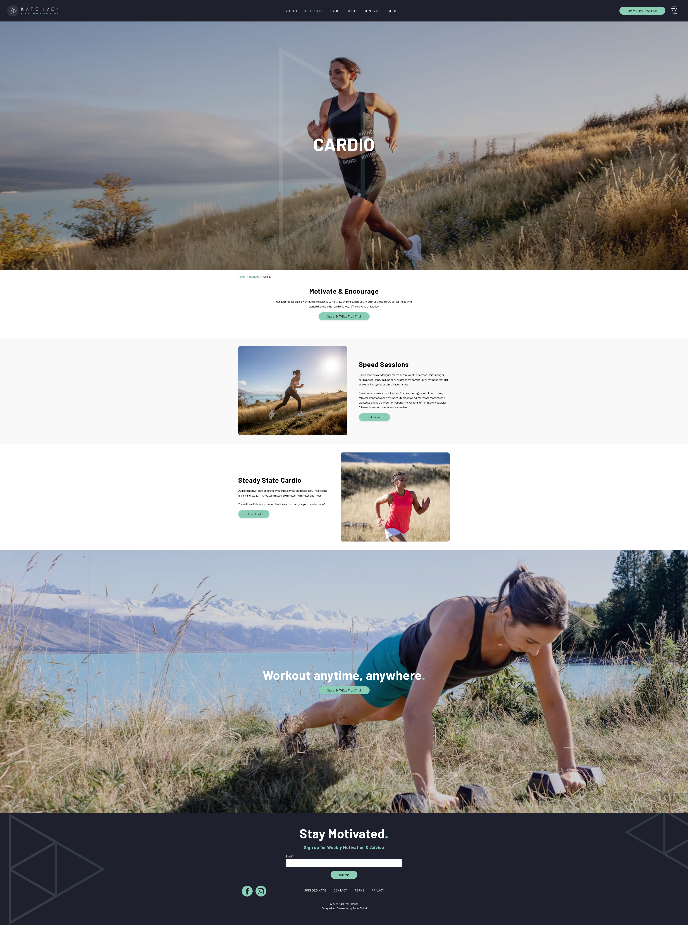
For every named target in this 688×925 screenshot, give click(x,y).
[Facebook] (247, 892)
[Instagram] (260, 892)
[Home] (34, 10)
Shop (393, 11)
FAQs (334, 11)
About (291, 11)
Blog (351, 11)
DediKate (314, 11)
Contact (372, 11)
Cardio (267, 276)
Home (241, 276)
